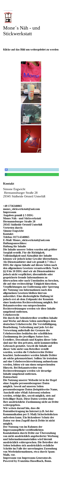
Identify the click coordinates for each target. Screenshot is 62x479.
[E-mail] (6, 169)
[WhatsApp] (6, 174)
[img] (31, 16)
